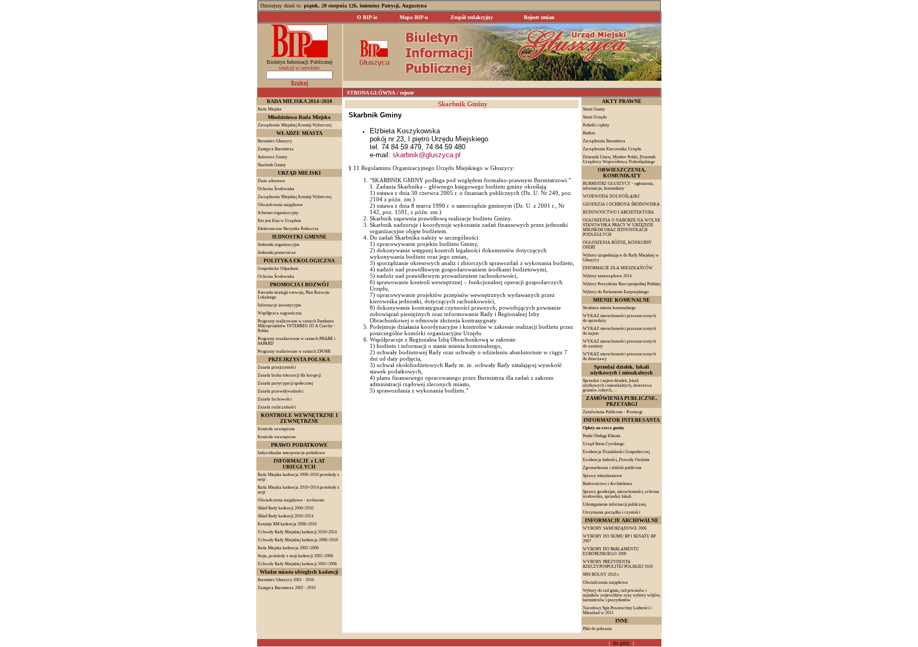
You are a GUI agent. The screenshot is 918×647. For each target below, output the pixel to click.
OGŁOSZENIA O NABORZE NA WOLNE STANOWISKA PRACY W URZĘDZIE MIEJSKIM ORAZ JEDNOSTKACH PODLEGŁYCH (621, 227)
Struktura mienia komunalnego (609, 307)
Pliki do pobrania (597, 628)
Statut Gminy (594, 109)
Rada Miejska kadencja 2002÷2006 (288, 548)
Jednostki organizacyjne (279, 244)
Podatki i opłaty (596, 125)
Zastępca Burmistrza (276, 149)
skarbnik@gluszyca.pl (427, 155)
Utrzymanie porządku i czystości (611, 512)
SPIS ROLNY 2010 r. (601, 574)
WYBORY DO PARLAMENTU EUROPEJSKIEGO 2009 (611, 551)
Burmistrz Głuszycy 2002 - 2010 (286, 579)
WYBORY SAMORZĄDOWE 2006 (615, 528)
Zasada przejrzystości (277, 367)
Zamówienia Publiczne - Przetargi (612, 412)
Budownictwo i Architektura (607, 483)
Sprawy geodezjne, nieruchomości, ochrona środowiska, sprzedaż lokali (621, 494)
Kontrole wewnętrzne (277, 437)
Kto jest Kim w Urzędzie (279, 220)
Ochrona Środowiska (276, 188)
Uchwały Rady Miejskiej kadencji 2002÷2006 (297, 563)
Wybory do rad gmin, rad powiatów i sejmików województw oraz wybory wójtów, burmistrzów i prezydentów (621, 595)
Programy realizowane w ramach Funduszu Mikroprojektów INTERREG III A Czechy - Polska (296, 326)
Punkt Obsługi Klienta (601, 435)
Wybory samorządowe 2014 (607, 276)
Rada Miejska (270, 109)
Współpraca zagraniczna (280, 313)
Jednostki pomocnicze (277, 252)
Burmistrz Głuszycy (275, 141)
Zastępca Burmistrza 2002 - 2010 (287, 587)
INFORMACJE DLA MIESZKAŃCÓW (618, 268)
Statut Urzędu (595, 117)
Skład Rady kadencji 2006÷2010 (285, 508)
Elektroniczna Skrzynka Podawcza (288, 228)
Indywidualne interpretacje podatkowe (291, 452)
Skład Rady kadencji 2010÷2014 (285, 516)
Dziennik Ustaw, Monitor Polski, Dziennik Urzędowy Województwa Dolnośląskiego (619, 159)
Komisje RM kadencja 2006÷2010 (287, 524)
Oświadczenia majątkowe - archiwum (291, 500)
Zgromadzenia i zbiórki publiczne (612, 467)
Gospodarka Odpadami (278, 268)
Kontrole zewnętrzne (276, 429)
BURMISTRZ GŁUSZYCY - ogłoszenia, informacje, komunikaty (618, 186)
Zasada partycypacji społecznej (285, 383)
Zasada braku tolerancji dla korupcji (289, 375)
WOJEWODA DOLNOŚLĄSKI (611, 196)
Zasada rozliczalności (277, 407)
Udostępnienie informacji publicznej (614, 504)
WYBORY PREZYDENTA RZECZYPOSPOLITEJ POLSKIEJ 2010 (618, 564)
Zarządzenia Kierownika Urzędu (612, 149)
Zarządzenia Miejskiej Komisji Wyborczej (295, 196)
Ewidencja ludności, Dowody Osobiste (616, 459)
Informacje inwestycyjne (279, 305)
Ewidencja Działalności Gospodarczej (616, 451)
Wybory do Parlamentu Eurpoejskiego (616, 292)
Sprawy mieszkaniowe (602, 475)
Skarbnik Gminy (272, 165)
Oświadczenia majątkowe (280, 204)
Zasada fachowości (275, 399)
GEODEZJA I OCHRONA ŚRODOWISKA (621, 204)
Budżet (589, 133)
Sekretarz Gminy (272, 157)
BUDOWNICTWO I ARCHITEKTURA (618, 212)
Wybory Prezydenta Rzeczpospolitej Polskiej (621, 284)
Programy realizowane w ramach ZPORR (294, 351)
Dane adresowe (271, 180)
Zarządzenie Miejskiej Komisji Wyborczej (295, 125)
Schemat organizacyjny (278, 212)
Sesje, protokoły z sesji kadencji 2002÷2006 (295, 556)
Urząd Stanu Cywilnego (603, 443)
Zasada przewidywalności (280, 391)
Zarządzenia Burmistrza (604, 141)
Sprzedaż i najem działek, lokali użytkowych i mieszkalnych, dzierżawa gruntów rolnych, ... (617, 385)
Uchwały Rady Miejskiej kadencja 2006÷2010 (298, 540)
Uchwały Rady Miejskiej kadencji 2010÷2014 (297, 532)
